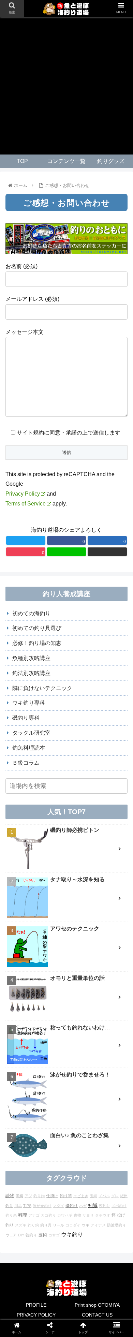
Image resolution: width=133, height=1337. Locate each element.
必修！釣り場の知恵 (36, 643)
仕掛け (52, 1195)
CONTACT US (97, 1315)
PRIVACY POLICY (36, 1315)
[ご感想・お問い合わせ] (81, 998)
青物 (77, 1215)
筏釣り (31, 1235)
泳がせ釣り (42, 1206)
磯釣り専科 (26, 718)
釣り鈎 (33, 1225)
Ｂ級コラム (26, 763)
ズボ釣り (119, 1206)
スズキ (20, 1225)
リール (58, 1225)
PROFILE (36, 1305)
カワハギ (64, 1215)
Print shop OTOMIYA (97, 1305)
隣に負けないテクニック (42, 688)
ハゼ (83, 1206)
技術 (42, 1234)
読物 (9, 1195)
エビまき (80, 1196)
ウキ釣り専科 (28, 703)
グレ (115, 1196)
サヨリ (88, 1215)
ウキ (85, 1225)
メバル (104, 1196)
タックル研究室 (31, 733)
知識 (93, 1205)
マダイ (58, 1206)
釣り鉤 (39, 1196)
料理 (22, 1215)
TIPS (27, 1206)
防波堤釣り (116, 1225)
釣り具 (45, 1225)
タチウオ (102, 1215)
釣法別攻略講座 (31, 673)
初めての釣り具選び (36, 628)
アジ (28, 1196)
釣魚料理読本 (28, 748)
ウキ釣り (72, 1234)
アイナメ (98, 1225)
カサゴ (54, 1235)
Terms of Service (25, 503)
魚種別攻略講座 (31, 658)
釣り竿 (66, 1195)
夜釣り (104, 1206)
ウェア (11, 1235)
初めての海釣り (31, 613)
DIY (21, 1235)
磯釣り (71, 1205)
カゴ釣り (48, 1215)
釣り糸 (11, 1215)
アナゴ (34, 1215)
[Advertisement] (66, 85)
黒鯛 (19, 1196)
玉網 (93, 1196)
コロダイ (72, 1225)
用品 (18, 1206)
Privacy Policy (22, 494)
